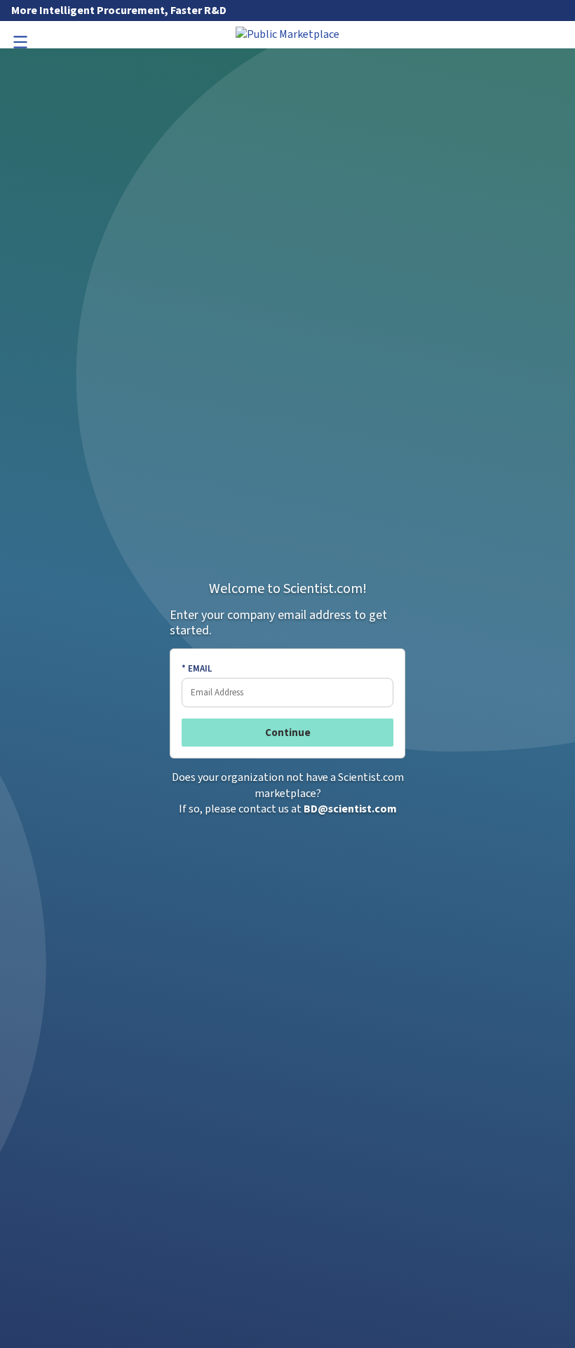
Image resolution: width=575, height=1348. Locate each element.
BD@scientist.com (350, 809)
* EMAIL (197, 668)
